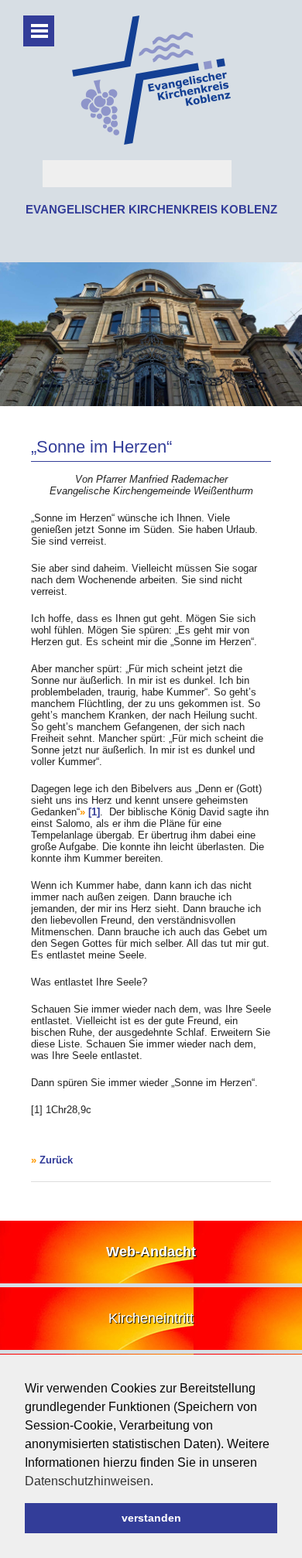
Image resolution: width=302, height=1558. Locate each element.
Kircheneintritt (151, 1318)
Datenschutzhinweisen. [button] (89, 1481)
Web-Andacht (151, 1251)
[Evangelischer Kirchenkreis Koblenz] (151, 141)
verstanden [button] (151, 1518)
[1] (94, 812)
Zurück (56, 1160)
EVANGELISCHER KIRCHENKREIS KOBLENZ (151, 209)
